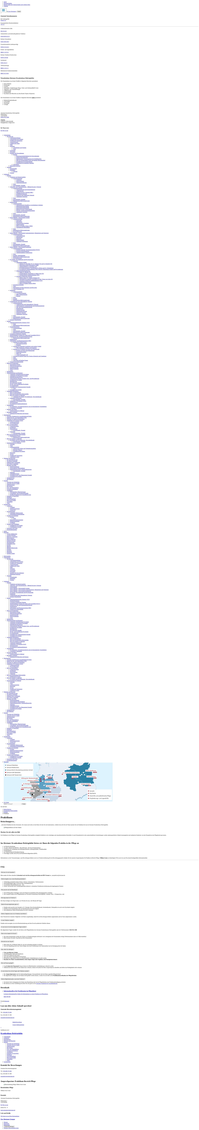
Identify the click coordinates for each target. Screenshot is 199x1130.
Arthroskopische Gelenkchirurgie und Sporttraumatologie (30, 305)
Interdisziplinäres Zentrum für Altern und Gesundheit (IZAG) (25, 335)
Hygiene (12, 517)
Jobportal (7, 1001)
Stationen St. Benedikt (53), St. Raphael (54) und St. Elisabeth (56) (35, 263)
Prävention (12, 152)
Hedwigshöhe (7, 556)
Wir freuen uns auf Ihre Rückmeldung (10, 1116)
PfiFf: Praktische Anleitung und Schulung (26, 347)
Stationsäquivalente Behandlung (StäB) (29, 265)
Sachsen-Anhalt (11, 553)
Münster (9, 546)
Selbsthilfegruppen (14, 473)
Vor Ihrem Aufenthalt (12, 461)
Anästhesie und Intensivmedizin (18, 177)
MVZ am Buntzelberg (15, 392)
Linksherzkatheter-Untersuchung (24, 252)
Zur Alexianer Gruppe (8, 1119)
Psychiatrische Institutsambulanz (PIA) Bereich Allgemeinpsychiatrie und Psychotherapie (41, 269)
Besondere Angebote (12, 412)
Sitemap (6, 1122)
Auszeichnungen (14, 142)
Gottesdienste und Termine (19, 147)
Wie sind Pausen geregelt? (7, 963)
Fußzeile (6, 6)
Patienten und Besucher (9, 458)
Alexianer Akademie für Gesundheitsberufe (46, 983)
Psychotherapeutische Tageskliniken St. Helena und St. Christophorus (36, 268)
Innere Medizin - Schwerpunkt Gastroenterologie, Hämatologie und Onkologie (29, 233)
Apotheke (12, 507)
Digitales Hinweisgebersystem (11, 1128)
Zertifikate (12, 522)
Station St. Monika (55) (25, 272)
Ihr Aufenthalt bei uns (12, 459)
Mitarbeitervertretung (15, 166)
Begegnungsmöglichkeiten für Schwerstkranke (27, 156)
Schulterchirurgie (20, 310)
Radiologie (12, 290)
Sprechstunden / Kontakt (19, 185)
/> (16, 11)
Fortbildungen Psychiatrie (16, 525)
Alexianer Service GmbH (13, 483)
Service (12, 454)
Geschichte (12, 150)
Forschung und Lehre (12, 528)
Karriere (6, 480)
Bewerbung (10, 486)
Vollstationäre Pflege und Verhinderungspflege (24, 448)
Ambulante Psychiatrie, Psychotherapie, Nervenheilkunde (27, 396)
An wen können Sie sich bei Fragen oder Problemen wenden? (15, 971)
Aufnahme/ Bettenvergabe (16, 513)
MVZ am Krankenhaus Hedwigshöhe (19, 394)
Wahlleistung (10, 371)
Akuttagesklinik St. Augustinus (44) (28, 266)
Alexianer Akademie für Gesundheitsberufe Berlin (19, 416)
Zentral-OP (12, 510)
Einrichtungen (7, 415)
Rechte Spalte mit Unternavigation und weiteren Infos (17, 4)
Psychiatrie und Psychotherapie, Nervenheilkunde (22, 440)
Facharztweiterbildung (12, 489)
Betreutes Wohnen (17, 450)
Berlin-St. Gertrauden (12, 536)
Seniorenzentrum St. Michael (17, 410)
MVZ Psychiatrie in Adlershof (17, 395)
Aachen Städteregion (12, 534)
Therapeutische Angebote (22, 223)
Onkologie (18, 238)
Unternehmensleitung (15, 138)
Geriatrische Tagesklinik (16, 408)
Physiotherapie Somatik (16, 382)
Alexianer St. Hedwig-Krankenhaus (15, 419)
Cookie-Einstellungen (9, 1126)
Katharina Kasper (11, 541)
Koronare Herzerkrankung (22, 251)
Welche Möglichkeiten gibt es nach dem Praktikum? (13, 979)
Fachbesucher (7, 504)
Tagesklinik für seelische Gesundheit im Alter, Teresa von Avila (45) (36, 279)
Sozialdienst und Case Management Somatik (21, 475)
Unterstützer (16, 164)
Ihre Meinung (10, 479)
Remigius (9, 550)
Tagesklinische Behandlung (23, 227)
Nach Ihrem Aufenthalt (12, 464)
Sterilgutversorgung (15, 508)
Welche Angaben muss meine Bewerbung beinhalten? (13, 879)
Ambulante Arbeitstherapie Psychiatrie (19, 374)
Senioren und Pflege (12, 409)
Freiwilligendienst (11, 499)
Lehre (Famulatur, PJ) (18, 289)
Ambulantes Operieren (21, 196)
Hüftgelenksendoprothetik (22, 206)
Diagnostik (19, 220)
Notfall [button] (19, 11)
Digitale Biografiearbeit (22, 157)
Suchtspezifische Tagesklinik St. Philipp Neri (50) (31, 273)
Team (14, 149)
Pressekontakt (13, 168)
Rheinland (9, 552)
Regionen (6, 532)
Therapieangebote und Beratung (15, 373)
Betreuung (12, 452)
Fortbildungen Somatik (15, 527)
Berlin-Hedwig (10, 538)
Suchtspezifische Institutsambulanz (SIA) (29, 275)
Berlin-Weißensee (11, 539)
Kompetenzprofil (14, 367)
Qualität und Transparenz (16, 140)
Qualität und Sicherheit (12, 515)
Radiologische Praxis (15, 436)
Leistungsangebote (17, 178)
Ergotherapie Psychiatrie (16, 380)
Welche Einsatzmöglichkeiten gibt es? (9, 904)
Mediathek (12, 170)
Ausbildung (10, 490)
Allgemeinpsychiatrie (21, 262)
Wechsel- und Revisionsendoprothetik (25, 210)
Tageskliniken (10, 405)
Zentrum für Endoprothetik (16, 361)
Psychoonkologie (14, 385)
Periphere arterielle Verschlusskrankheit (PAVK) (28, 249)
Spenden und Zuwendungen (17, 153)
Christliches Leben (14, 457)
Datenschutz (7, 1125)
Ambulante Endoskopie (22, 241)
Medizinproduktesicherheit (16, 520)
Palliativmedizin (20, 224)
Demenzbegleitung (14, 466)
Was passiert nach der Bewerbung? (9, 889)
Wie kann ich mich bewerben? (8, 872)
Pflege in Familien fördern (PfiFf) (24, 226)
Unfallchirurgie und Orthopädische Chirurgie (21, 301)
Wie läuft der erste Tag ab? (7, 941)
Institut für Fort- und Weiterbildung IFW (17, 417)
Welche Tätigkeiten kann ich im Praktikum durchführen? (13, 913)
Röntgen (18, 296)
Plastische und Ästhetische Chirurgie (25, 195)
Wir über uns (10, 136)
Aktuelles (9, 167)
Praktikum (9, 497)
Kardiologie (13, 427)
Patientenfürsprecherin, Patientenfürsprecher (21, 469)
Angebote (15, 261)
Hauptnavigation (8, 3)
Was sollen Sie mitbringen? (7, 949)
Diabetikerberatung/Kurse (16, 377)
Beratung (18, 345)
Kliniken (9, 175)
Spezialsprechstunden (18, 284)
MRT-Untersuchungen (21, 294)
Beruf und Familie (11, 500)
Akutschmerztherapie (21, 182)
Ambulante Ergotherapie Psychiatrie (19, 375)
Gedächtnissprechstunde (25, 282)
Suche (5, 531)
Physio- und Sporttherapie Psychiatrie (19, 384)
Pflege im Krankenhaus (12, 363)
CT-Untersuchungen (21, 293)
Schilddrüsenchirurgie (21, 194)
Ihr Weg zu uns (4, 130)
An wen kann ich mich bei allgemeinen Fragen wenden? (13, 926)
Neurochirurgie (13, 429)
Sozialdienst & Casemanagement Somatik (20, 387)
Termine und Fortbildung (13, 524)
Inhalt (5, 2)
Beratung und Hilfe (11, 465)
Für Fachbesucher (17, 231)
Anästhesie (19, 180)
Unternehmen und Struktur (16, 139)
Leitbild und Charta (15, 143)
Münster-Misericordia (12, 548)
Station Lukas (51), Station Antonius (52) (29, 277)
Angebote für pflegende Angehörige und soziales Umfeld (27, 346)
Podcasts (15, 171)
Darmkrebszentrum (14, 326)
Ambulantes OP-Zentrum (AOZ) (18, 401)
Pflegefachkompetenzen (16, 366)
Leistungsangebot (17, 203)
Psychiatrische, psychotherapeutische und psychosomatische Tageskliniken (28, 406)
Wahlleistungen (10, 478)
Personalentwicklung (15, 364)
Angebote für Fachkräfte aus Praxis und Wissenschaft (26, 349)
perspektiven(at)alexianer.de (7, 1017)
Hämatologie (19, 237)
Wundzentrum (13, 339)
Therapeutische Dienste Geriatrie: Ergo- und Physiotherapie (24, 378)
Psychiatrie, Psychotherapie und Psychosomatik (21, 259)
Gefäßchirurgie (20, 191)
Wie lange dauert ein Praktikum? (8, 897)
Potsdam (9, 549)
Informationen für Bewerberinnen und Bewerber (25, 287)
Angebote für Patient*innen (20, 342)
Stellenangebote (11, 485)
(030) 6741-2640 (5, 117)
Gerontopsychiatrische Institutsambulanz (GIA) (30, 280)
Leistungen (6, 174)
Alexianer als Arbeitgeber (13, 482)
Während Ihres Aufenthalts (13, 462)
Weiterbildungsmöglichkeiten (17, 514)
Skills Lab (18, 353)
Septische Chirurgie (21, 312)
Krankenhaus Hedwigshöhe (10, 810)
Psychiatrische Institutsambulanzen (18, 403)
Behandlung (19, 222)
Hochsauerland (10, 542)
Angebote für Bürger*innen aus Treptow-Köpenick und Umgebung (29, 356)
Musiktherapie (13, 381)
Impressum (6, 1123)
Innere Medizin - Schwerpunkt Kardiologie (20, 247)
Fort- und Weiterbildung (13, 487)
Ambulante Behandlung (13, 391)
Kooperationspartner (21, 352)
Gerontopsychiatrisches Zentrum (24, 276)
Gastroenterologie (20, 235)
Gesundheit (9, 501)
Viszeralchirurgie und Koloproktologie (25, 189)
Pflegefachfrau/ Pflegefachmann (18, 492)
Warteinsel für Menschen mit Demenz (19, 413)
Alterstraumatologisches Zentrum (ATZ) (20, 322)
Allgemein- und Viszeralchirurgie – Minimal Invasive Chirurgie (25, 187)
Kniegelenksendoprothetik (22, 208)
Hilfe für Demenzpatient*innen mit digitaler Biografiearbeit (30, 160)
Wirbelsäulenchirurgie (21, 311)
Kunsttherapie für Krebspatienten (24, 161)
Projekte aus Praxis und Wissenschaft (25, 350)
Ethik (11, 145)
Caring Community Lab (22, 354)
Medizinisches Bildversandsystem (21, 201)
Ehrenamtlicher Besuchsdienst (17, 468)
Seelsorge (12, 146)
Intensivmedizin (20, 181)
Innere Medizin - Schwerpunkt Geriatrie (20, 217)
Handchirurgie (19, 308)
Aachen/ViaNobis (11, 535)
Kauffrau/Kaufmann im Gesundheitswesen (20, 494)
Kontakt (15, 298)
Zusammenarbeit (11, 511)
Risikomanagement (14, 521)
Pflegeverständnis (14, 368)
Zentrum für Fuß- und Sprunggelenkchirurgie (21, 336)
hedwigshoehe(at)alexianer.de (8, 1110)
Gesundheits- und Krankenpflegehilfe (19, 493)
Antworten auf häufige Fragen (20, 360)
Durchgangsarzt (14, 402)
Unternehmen (7, 135)
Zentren (9, 321)
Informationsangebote (21, 343)
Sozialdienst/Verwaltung (19, 451)
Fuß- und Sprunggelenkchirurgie (24, 307)
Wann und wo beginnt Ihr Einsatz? (9, 933)
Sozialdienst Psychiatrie (16, 389)
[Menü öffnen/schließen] (3, 10)
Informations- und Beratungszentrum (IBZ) (20, 340)
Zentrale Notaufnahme (15, 319)
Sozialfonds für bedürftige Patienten (25, 163)
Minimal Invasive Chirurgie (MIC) (24, 192)
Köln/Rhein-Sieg (11, 543)
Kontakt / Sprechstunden (19, 255)
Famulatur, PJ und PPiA (13, 496)
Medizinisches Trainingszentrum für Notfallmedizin (28, 159)
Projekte (15, 154)
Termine (12, 173)
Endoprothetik (13, 202)
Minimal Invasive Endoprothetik (24, 209)
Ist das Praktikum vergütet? (7, 920)
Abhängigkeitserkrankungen (23, 270)
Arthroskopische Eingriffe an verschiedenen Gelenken (29, 205)
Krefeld (9, 545)
